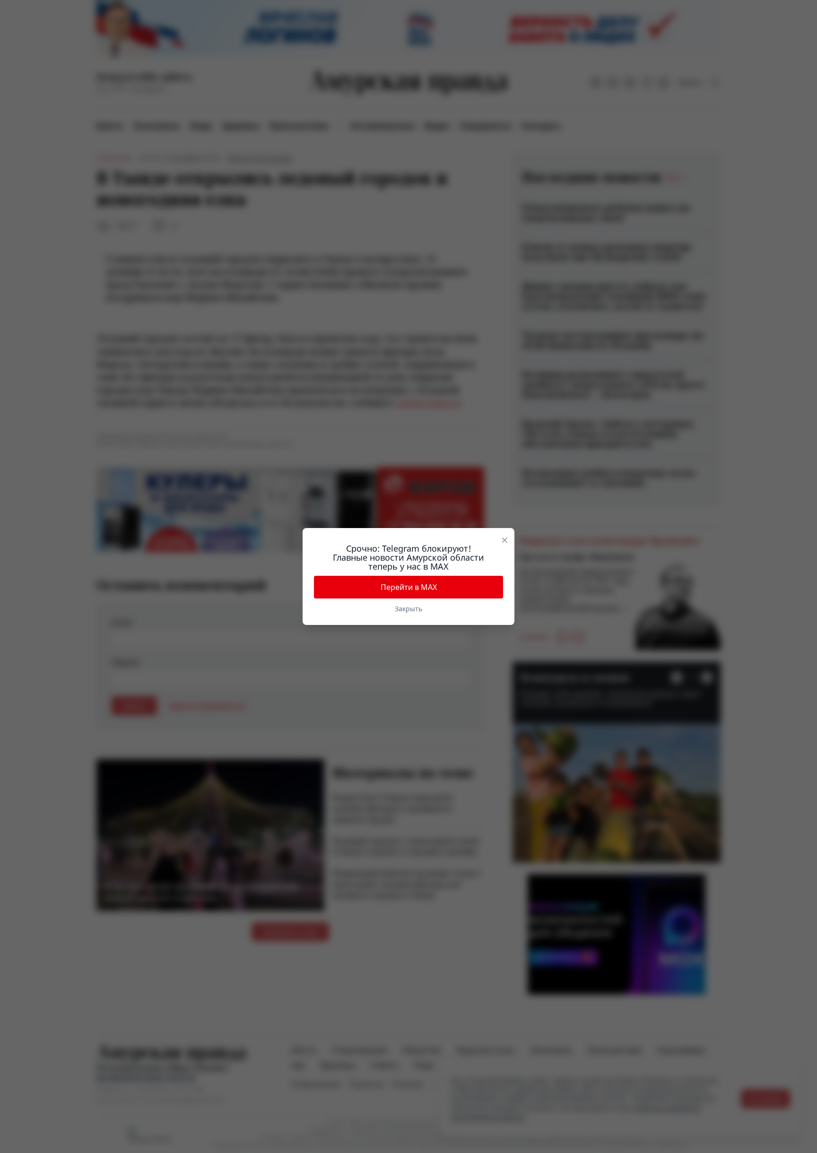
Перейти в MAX (409, 587)
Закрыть (408, 608)
